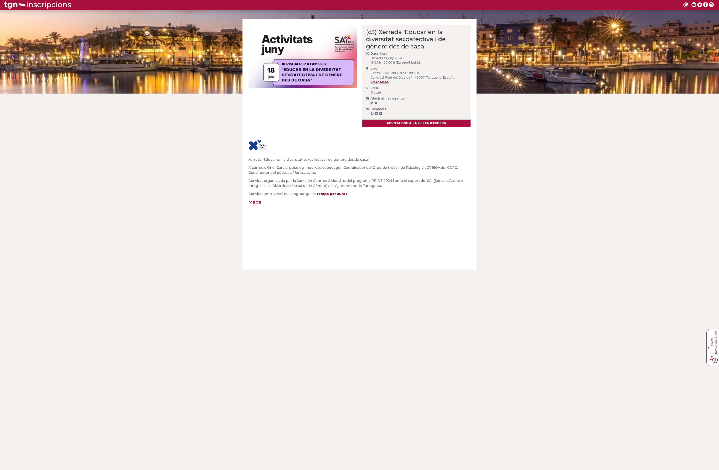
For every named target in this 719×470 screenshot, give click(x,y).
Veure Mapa (380, 82)
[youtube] (694, 4)
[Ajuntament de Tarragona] (37, 5)
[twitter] (700, 4)
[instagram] (712, 4)
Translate (685, 4)
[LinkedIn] (380, 113)
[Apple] (376, 103)
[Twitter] (376, 113)
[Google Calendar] (372, 103)
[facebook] (706, 4)
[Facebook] (372, 113)
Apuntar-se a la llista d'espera (416, 123)
